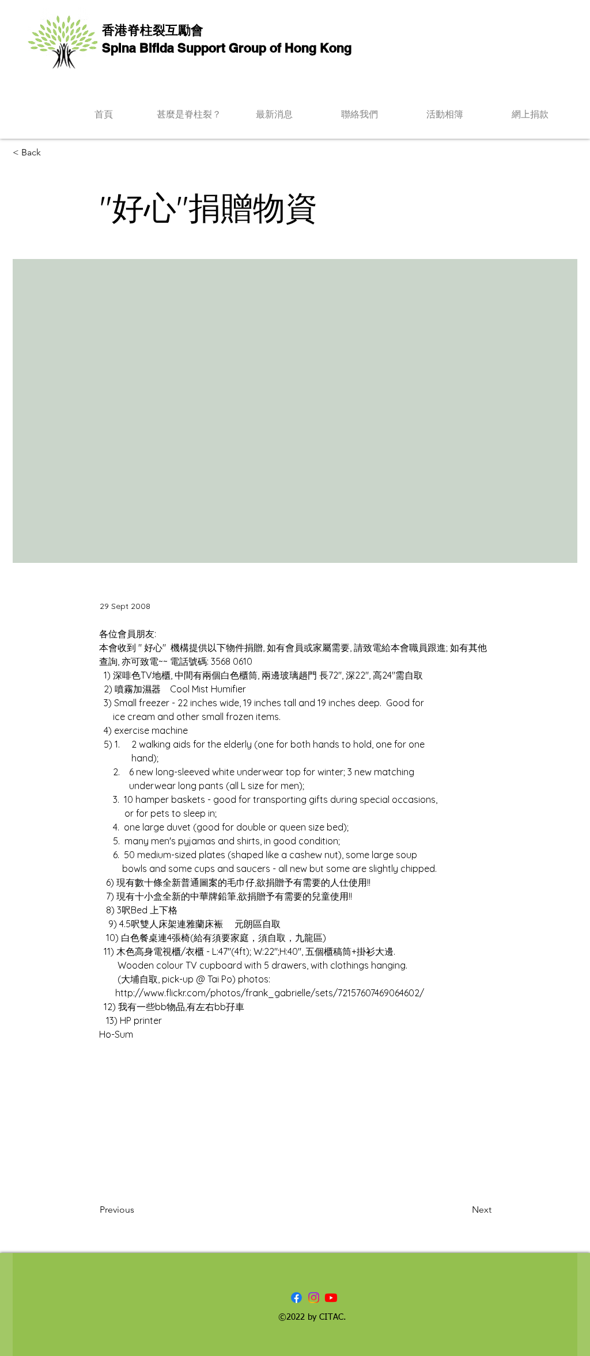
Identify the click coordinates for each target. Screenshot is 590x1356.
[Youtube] (331, 1297)
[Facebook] (296, 1297)
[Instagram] (314, 1297)
